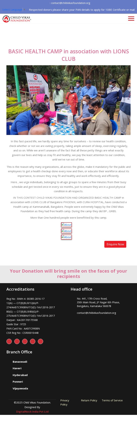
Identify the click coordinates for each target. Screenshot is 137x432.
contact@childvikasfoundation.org (96, 313)
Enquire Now (115, 244)
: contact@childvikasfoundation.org (70, 3)
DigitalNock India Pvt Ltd (32, 411)
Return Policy (89, 400)
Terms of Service (112, 400)
